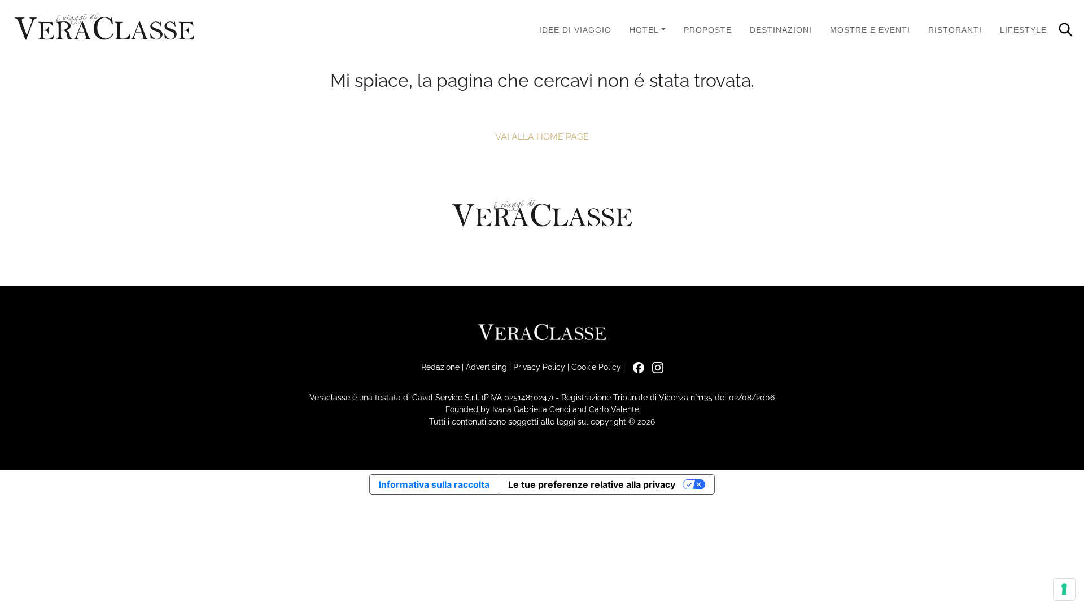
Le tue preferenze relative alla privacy (591, 484)
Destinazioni (781, 29)
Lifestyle (1023, 29)
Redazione (440, 367)
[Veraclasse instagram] (654, 367)
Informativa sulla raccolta (434, 484)
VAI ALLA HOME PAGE (542, 136)
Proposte (708, 29)
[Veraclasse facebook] (635, 367)
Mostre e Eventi (870, 29)
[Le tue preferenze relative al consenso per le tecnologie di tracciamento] (1064, 589)
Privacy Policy (539, 367)
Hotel (644, 29)
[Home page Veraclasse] (104, 27)
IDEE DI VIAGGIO (575, 29)
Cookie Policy (596, 367)
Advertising (486, 367)
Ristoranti (955, 29)
